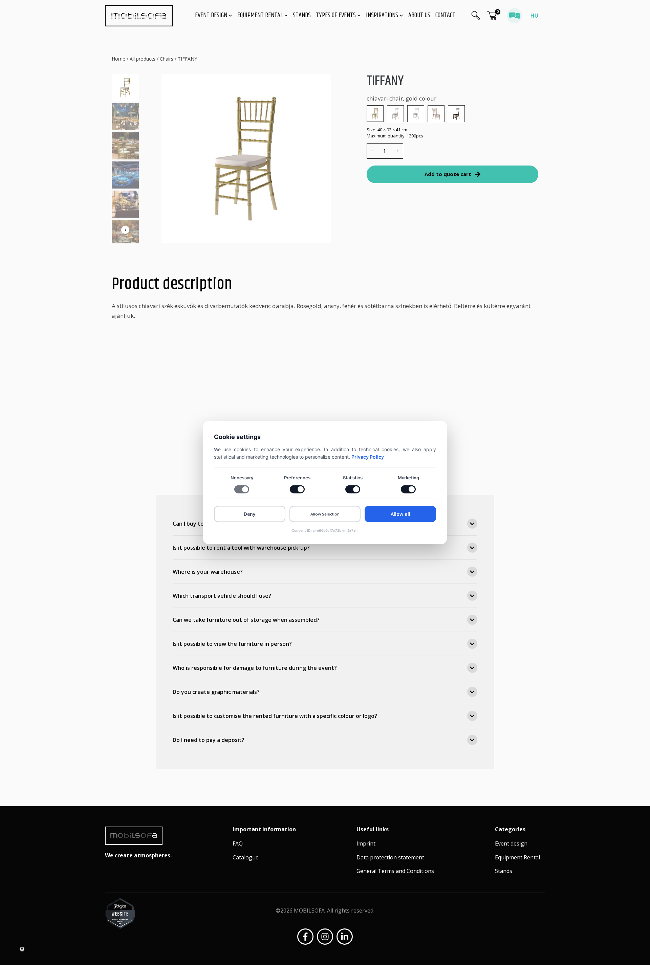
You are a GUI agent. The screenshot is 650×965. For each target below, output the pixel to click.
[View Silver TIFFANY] (395, 113)
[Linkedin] (345, 936)
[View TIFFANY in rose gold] (436, 113)
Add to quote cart (448, 174)
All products (142, 59)
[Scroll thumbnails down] (125, 229)
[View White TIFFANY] (415, 113)
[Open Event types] (359, 15)
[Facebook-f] (305, 936)
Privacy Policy (367, 457)
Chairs (166, 59)
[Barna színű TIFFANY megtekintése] (456, 113)
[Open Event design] (230, 15)
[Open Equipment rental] (286, 15)
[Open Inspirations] (401, 15)
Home (118, 59)
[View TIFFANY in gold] (375, 113)
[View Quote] (492, 15)
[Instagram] (325, 936)
